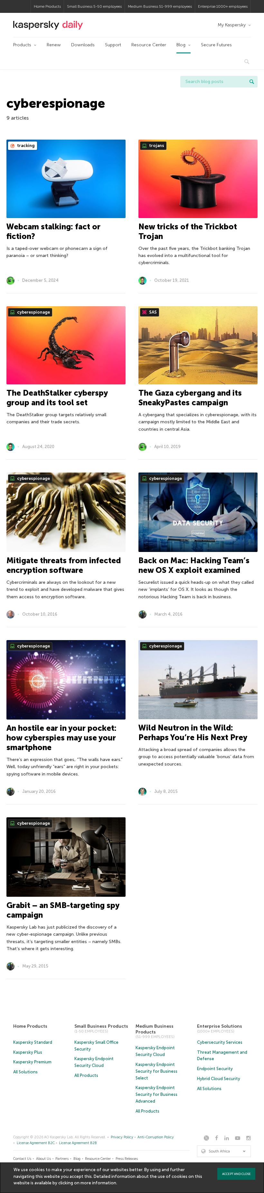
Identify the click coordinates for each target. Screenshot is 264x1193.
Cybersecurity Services (219, 1042)
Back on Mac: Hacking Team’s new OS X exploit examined (194, 565)
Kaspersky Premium (32, 1062)
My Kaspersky (232, 25)
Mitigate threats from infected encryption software (63, 565)
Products (22, 45)
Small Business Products (101, 1026)
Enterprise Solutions (219, 1026)
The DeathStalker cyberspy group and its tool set (57, 397)
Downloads (83, 45)
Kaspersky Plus (27, 1052)
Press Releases (127, 1159)
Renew (54, 45)
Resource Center (148, 45)
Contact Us (22, 1159)
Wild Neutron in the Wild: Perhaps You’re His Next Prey (192, 732)
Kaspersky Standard (32, 1042)
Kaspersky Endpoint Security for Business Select (156, 1071)
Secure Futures (216, 45)
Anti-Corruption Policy (155, 1137)
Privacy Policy (122, 1137)
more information (98, 1182)
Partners (62, 1159)
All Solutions (25, 1071)
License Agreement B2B (78, 1143)
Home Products (47, 6)
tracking (25, 145)
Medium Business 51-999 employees (160, 6)
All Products (86, 1075)
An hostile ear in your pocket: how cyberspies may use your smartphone (61, 737)
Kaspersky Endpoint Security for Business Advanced (156, 1094)
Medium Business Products (155, 1029)
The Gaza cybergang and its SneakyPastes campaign (190, 397)
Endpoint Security (215, 1068)
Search (252, 81)
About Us (43, 1159)
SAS (152, 312)
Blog (180, 45)
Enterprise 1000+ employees (223, 6)
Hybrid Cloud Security (218, 1078)
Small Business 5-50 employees (94, 6)
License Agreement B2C (36, 1143)
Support (113, 45)
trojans (156, 145)
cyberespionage (33, 312)
